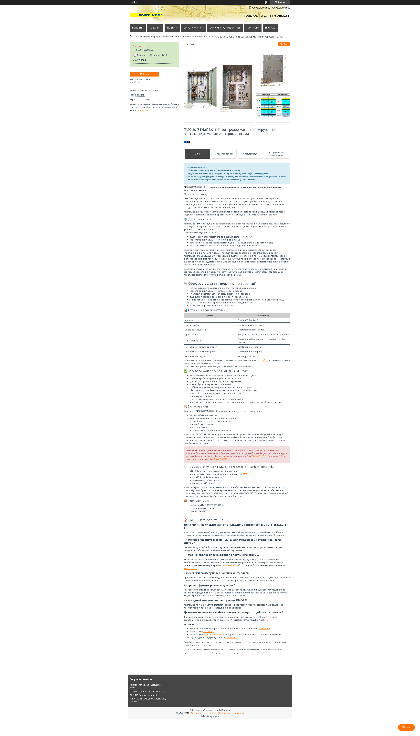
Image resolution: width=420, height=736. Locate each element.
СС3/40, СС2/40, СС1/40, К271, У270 (147, 691)
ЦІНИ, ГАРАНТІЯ (192, 27)
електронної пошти (213, 634)
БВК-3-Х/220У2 (259, 456)
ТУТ (267, 619)
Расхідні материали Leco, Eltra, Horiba (145, 686)
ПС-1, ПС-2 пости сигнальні (143, 695)
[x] (188, 142)
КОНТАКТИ (252, 27)
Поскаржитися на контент (203, 713)
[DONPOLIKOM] (146, 15)
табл (263, 360)
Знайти (283, 44)
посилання (264, 628)
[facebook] (185, 142)
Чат (409, 727)
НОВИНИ (172, 27)
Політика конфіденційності (231, 713)
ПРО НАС (270, 27)
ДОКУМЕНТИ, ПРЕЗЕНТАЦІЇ (225, 27)
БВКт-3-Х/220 (220, 459)
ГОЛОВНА (137, 27)
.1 (267, 360)
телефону (208, 631)
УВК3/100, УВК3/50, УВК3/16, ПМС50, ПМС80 (148, 700)
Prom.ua (226, 710)
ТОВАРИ (154, 27)
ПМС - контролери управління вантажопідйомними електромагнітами (174, 36)
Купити (146, 74)
